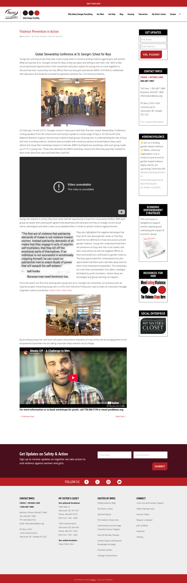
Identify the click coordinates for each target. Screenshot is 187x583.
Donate (173, 14)
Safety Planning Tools (145, 508)
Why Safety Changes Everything (80, 14)
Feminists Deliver (105, 550)
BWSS (93, 580)
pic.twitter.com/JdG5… (151, 187)
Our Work (100, 14)
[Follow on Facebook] (86, 482)
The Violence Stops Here (108, 520)
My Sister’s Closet (159, 14)
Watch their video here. (61, 290)
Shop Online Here (66, 544)
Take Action (143, 14)
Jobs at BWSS (142, 525)
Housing (131, 14)
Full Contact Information (152, 121)
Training (139, 537)
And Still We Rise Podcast (108, 535)
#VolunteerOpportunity (151, 179)
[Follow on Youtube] (119, 482)
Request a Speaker (144, 520)
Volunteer (140, 531)
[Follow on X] (97, 482)
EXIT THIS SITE (93, 3)
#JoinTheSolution (148, 183)
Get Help (111, 14)
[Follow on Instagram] (108, 482)
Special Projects (104, 514)
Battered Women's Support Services (47, 36)
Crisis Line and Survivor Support (150, 503)
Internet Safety (142, 514)
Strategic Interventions (107, 555)
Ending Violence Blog (106, 503)
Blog (121, 14)
